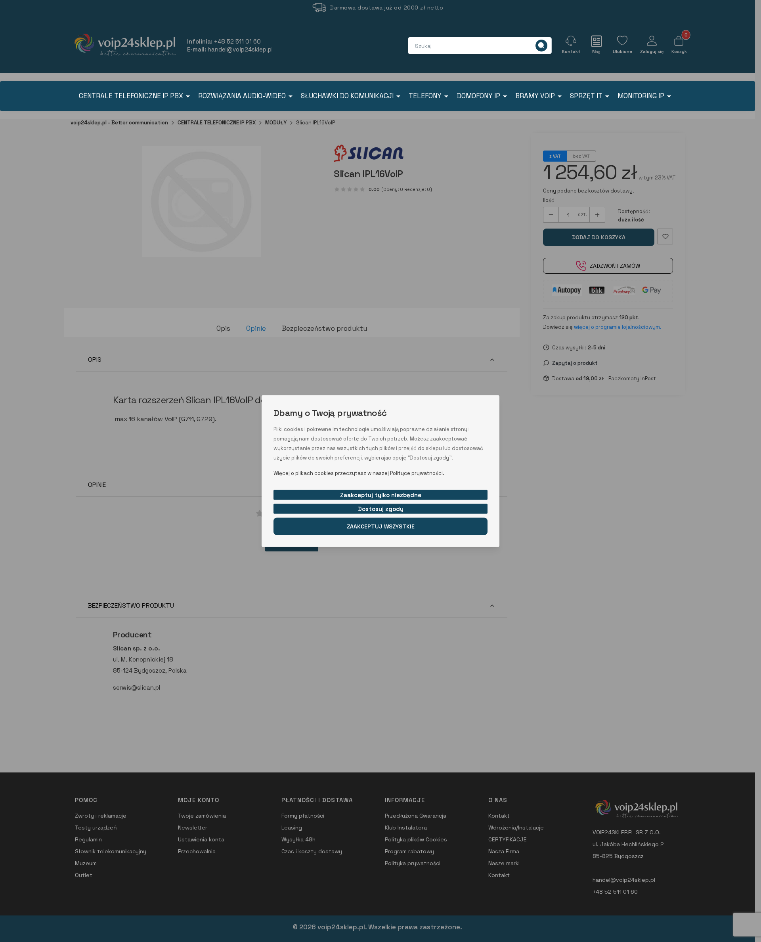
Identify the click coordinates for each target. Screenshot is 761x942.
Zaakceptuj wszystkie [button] (381, 526)
